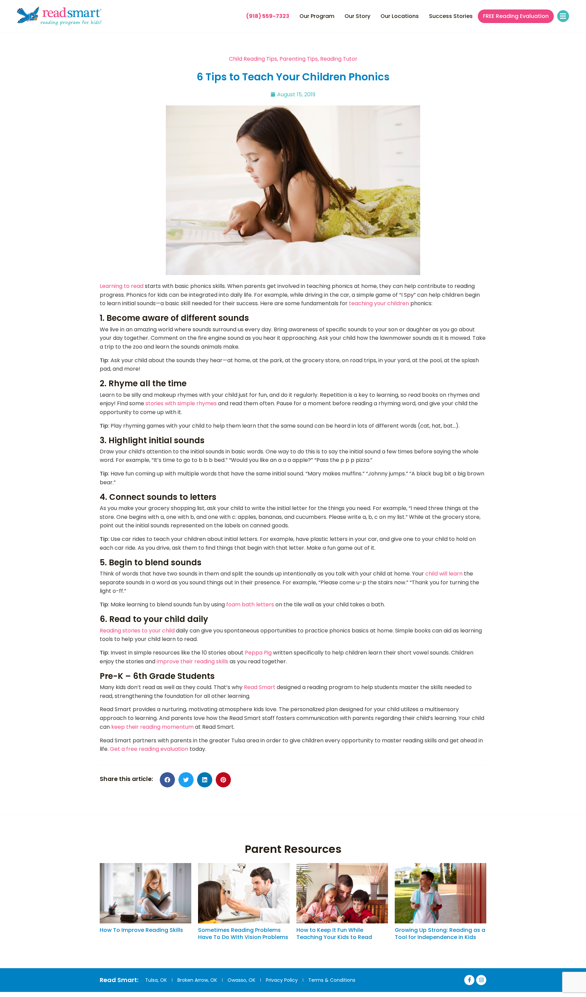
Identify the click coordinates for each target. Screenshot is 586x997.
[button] (563, 16)
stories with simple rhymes (181, 403)
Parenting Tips (298, 59)
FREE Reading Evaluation (516, 16)
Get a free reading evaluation (149, 749)
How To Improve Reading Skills (141, 930)
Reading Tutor (338, 59)
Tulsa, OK (156, 980)
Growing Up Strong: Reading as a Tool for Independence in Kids (440, 933)
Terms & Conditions (331, 980)
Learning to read (121, 286)
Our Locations (399, 16)
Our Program (316, 16)
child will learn (444, 574)
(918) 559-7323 (267, 16)
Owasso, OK (241, 980)
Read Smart (259, 687)
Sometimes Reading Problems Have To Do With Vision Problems (243, 933)
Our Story (357, 16)
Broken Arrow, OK (197, 980)
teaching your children (379, 303)
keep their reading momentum (152, 727)
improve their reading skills (192, 661)
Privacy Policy (282, 980)
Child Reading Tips (253, 59)
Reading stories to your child (137, 630)
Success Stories (451, 16)
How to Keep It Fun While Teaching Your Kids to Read (334, 933)
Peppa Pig (258, 653)
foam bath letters (250, 604)
